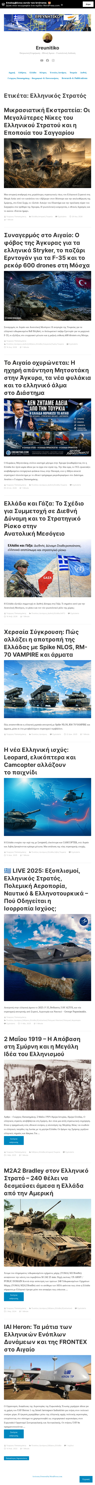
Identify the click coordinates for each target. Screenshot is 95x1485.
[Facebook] (47, 60)
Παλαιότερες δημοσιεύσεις (16, 1458)
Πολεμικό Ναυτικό (55, 1020)
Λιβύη (56, 852)
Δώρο (88, 4)
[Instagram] (53, 60)
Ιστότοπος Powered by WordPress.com (47, 1476)
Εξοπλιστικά (42, 1020)
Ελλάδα (33, 72)
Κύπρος (43, 72)
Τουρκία (73, 72)
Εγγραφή (86, 1479)
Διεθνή (83, 72)
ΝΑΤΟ (62, 613)
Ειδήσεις (22, 72)
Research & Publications (74, 78)
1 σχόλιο (70, 1445)
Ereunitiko (47, 48)
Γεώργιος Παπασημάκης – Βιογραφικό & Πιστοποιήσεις (33, 78)
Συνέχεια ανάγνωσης (11, 1141)
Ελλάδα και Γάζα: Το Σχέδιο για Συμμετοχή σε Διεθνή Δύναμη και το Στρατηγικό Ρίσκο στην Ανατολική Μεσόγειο (44, 518)
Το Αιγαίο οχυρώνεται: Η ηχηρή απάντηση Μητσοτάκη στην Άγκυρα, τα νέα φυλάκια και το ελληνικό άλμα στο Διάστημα (47, 377)
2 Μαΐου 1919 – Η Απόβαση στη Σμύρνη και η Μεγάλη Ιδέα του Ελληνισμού (42, 1046)
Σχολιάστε (62, 216)
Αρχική (12, 72)
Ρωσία (54, 344)
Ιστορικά (41, 216)
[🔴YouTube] (42, 60)
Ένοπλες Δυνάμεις (58, 72)
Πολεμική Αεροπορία (72, 1020)
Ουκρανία (47, 344)
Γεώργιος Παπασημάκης (16, 216)
